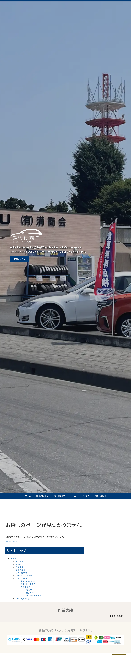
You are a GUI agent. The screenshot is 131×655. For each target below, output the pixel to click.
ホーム (28, 496)
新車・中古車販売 (28, 584)
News (73, 496)
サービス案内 (60, 496)
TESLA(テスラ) (42, 496)
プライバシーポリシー (25, 575)
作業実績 (20, 567)
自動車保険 (26, 587)
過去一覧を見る (118, 616)
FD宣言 (29, 590)
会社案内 (85, 496)
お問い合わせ (19, 259)
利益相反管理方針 (34, 595)
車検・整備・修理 (28, 581)
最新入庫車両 (21, 570)
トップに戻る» (11, 541)
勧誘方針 (30, 592)
